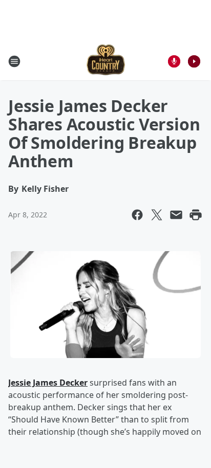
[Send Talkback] (174, 61)
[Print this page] (195, 215)
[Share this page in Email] (176, 215)
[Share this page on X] (157, 215)
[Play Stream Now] (194, 61)
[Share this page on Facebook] (137, 215)
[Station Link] (106, 61)
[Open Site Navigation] (14, 61)
